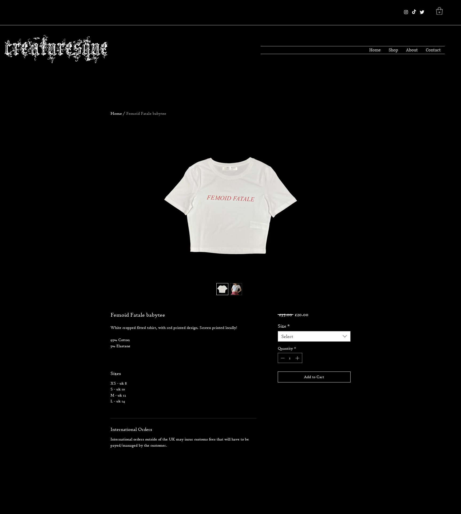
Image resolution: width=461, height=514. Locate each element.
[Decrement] (282, 358)
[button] (439, 11)
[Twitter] (422, 12)
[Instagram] (406, 12)
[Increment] (297, 358)
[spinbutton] (289, 358)
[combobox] (314, 336)
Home (116, 113)
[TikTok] (414, 12)
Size (284, 326)
